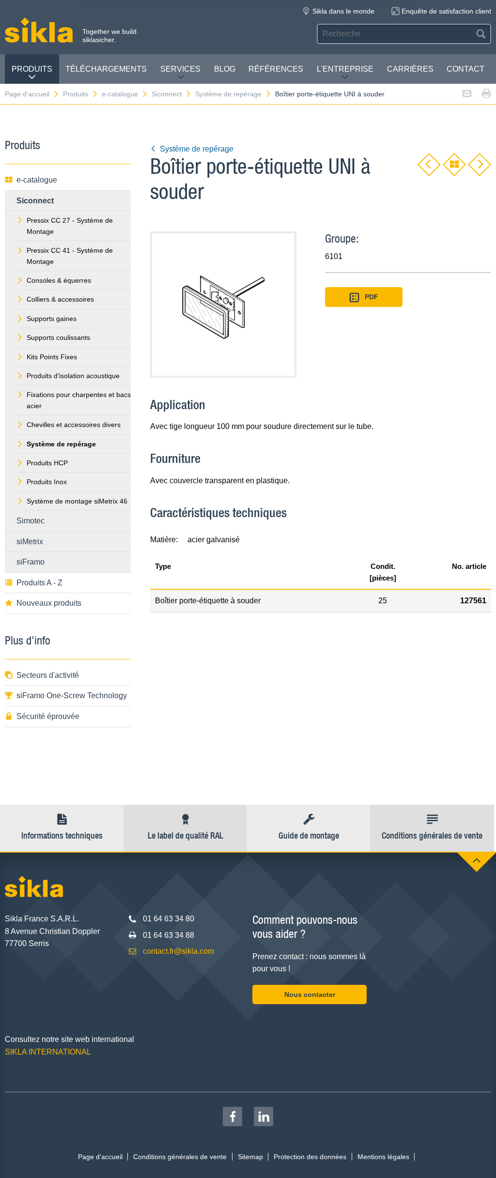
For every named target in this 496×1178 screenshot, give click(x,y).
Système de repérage (228, 94)
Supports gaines (52, 318)
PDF (371, 297)
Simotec (30, 521)
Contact (465, 69)
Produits (32, 69)
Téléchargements (106, 69)
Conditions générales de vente (180, 1157)
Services (180, 69)
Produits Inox (47, 482)
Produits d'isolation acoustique (73, 376)
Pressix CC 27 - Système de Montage (70, 225)
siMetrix (29, 541)
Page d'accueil (27, 94)
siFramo (30, 562)
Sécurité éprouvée (47, 716)
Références (275, 69)
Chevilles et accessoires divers (74, 424)
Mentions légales (383, 1157)
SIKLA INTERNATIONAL (48, 1052)
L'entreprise (345, 69)
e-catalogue (120, 94)
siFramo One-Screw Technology (71, 695)
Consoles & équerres (59, 280)
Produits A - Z (39, 583)
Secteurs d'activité (47, 675)
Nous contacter (309, 994)
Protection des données (310, 1157)
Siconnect (167, 94)
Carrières (410, 69)
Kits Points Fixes (52, 357)
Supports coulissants (58, 337)
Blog (224, 69)
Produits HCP (47, 463)
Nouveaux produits (48, 603)
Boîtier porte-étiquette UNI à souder (330, 94)
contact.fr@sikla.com (178, 951)
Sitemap (250, 1157)
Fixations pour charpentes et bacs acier (79, 400)
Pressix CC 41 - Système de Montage (70, 255)
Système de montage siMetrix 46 (77, 501)
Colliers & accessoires (60, 299)
